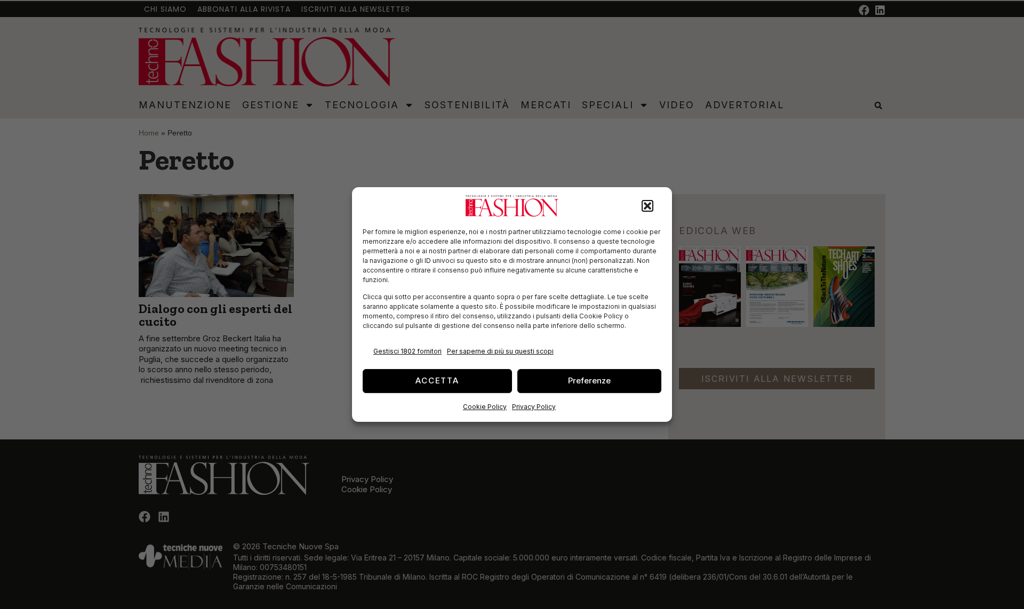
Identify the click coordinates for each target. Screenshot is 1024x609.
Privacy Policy (534, 407)
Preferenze (589, 380)
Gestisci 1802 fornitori (407, 351)
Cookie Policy (485, 407)
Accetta (437, 380)
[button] (647, 206)
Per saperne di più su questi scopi (500, 351)
